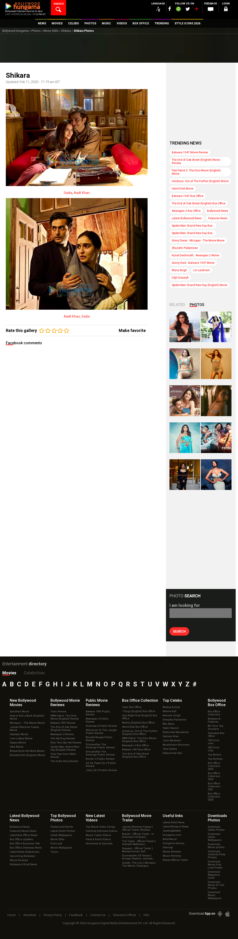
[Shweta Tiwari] (184, 327)
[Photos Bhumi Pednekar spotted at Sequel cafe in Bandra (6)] (184, 474)
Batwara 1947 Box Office (187, 196)
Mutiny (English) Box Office (138, 722)
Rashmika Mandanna (175, 732)
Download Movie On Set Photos (216, 885)
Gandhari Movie (19, 711)
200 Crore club (213, 749)
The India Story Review (64, 761)
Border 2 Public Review (100, 758)
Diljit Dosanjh (180, 277)
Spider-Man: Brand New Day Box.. (193, 225)
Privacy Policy (53, 915)
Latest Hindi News (174, 822)
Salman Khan (171, 736)
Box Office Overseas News (26, 847)
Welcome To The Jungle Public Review (101, 732)
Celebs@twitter (172, 830)
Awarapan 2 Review (62, 734)
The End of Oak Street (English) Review (63, 729)
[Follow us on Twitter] (187, 9)
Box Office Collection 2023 (214, 766)
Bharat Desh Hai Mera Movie (27, 750)
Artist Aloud (170, 839)
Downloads (217, 818)
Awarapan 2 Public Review (97, 720)
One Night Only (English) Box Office (139, 717)
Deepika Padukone (174, 719)
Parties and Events (61, 826)
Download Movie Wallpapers (214, 895)
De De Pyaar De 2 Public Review (101, 765)
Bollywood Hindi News (23, 864)
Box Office (140, 700)
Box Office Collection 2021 (214, 786)
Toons (54, 851)
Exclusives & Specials (99, 843)
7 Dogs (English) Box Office (138, 711)
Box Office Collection (214, 713)
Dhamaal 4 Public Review (101, 725)
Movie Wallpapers (61, 847)
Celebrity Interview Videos (101, 831)
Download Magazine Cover (214, 874)
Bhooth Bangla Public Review (99, 739)
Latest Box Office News (23, 835)
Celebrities (34, 672)
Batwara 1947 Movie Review (190, 152)
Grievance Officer (124, 915)
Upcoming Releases (22, 856)
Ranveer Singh (172, 715)
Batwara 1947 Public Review (98, 713)
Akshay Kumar (171, 707)
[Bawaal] (184, 400)
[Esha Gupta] (216, 474)
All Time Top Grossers (215, 727)
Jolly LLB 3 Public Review (101, 770)
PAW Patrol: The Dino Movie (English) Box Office (139, 740)
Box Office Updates (21, 839)
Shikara (66, 30)
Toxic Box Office (132, 707)
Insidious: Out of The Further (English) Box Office (139, 733)
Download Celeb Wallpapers (214, 837)
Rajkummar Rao (172, 753)
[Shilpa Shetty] (184, 437)
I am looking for (184, 605)
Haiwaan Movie (19, 734)
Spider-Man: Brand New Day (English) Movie (199, 285)
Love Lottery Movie (21, 738)
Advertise (29, 915)
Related (177, 304)
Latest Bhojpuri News (175, 826)
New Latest (95, 818)
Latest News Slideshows (24, 851)
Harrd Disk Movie (182, 188)
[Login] (226, 9)
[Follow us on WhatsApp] (178, 9)
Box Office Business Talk (25, 843)
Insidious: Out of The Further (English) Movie (200, 181)
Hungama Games (173, 843)
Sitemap (168, 847)
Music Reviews (172, 855)
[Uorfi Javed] (216, 327)
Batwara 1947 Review (62, 722)
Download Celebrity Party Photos (216, 854)
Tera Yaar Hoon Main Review (63, 755)
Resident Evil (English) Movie (27, 755)
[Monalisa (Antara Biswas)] (184, 363)
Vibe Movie (16, 746)
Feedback (76, 915)
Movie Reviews (19, 860)
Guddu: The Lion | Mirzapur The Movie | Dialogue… (139, 864)
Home (11, 915)
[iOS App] (227, 914)
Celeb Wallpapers (61, 835)
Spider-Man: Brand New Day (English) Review (64, 748)
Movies (9, 672)
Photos (36, 30)
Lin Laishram (201, 270)
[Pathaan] (216, 437)
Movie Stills (50, 30)
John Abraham (172, 740)
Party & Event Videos (98, 839)
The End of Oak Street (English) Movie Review (196, 161)
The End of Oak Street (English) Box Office (198, 203)
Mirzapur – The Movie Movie (27, 722)
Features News (218, 218)
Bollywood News (217, 210)
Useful (173, 816)
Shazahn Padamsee (185, 248)
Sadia (68, 193)
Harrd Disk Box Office (135, 726)
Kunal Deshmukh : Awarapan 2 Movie (195, 255)
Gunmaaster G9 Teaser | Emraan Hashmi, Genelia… (138, 857)
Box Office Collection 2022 (214, 776)
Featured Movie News (23, 831)
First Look (56, 843)
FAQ (146, 915)
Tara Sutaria (170, 748)
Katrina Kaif (169, 711)
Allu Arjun (169, 723)
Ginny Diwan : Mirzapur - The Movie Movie (198, 240)
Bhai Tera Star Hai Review (65, 742)
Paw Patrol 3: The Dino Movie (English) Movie (196, 172)
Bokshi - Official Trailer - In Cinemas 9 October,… (138, 836)
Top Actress (215, 758)
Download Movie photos (216, 846)
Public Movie (97, 702)
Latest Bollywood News (187, 218)
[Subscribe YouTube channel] (196, 10)
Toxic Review (58, 711)
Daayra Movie (18, 742)
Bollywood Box (217, 702)
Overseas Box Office (216, 735)
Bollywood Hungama (15, 30)
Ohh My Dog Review (62, 738)
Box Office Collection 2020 (214, 796)
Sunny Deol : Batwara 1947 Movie (193, 262)
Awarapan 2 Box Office (186, 210)
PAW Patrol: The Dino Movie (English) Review (64, 717)
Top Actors (214, 754)
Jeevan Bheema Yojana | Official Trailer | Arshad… (137, 828)
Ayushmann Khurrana (176, 744)
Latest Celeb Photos (62, 831)
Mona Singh (179, 270)
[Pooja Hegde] (216, 400)
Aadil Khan (82, 193)
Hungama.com (172, 834)
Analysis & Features (214, 720)
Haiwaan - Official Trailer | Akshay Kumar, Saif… (137, 850)
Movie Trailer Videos (98, 835)
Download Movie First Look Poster (215, 864)
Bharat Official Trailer (175, 860)
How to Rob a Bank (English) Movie (27, 717)
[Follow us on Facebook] (169, 8)
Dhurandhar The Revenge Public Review (100, 746)
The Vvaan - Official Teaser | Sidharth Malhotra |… (139, 843)
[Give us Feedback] (210, 9)
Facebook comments (24, 343)
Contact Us (97, 915)
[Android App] (220, 914)
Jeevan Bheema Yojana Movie (24, 729)
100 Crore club (213, 742)
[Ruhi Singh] (216, 363)
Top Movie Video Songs (100, 826)
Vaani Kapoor (171, 728)
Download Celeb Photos (216, 828)
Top (172, 700)
